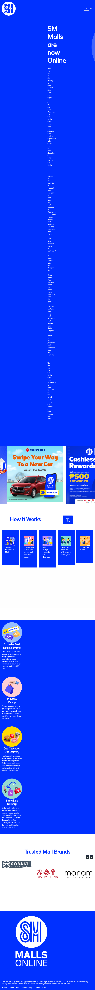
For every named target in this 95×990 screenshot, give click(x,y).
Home (4, 987)
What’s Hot (14, 987)
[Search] (91, 9)
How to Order (68, 519)
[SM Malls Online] (9, 9)
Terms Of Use (41, 987)
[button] (87, 857)
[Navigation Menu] (86, 9)
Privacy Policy (27, 987)
